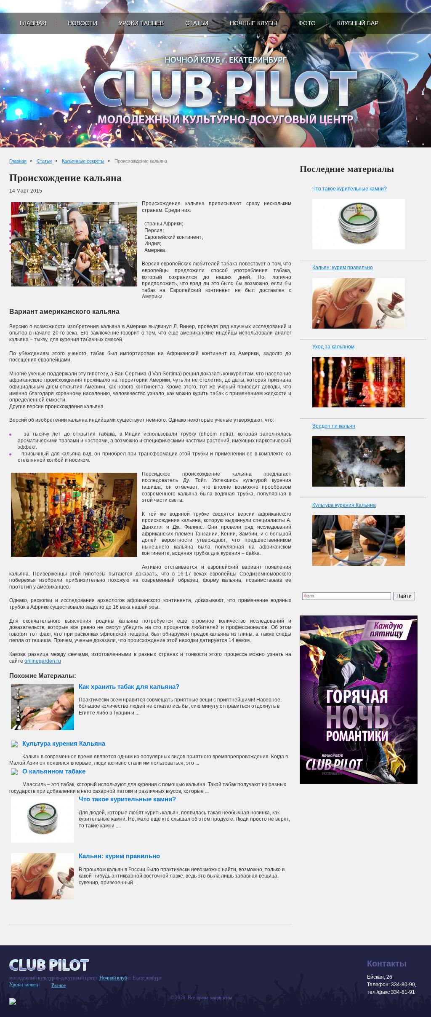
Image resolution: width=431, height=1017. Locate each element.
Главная (33, 23)
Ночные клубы (253, 23)
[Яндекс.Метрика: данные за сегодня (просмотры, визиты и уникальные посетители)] (12, 1001)
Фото (307, 23)
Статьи (196, 23)
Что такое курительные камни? (127, 799)
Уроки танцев (141, 23)
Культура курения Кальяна (63, 743)
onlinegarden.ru (42, 661)
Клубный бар (357, 23)
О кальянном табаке (53, 771)
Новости (82, 23)
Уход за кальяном (333, 347)
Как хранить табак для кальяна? (129, 686)
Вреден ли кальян (333, 426)
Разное (58, 985)
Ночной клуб (113, 978)
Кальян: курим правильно (119, 855)
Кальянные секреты (83, 160)
